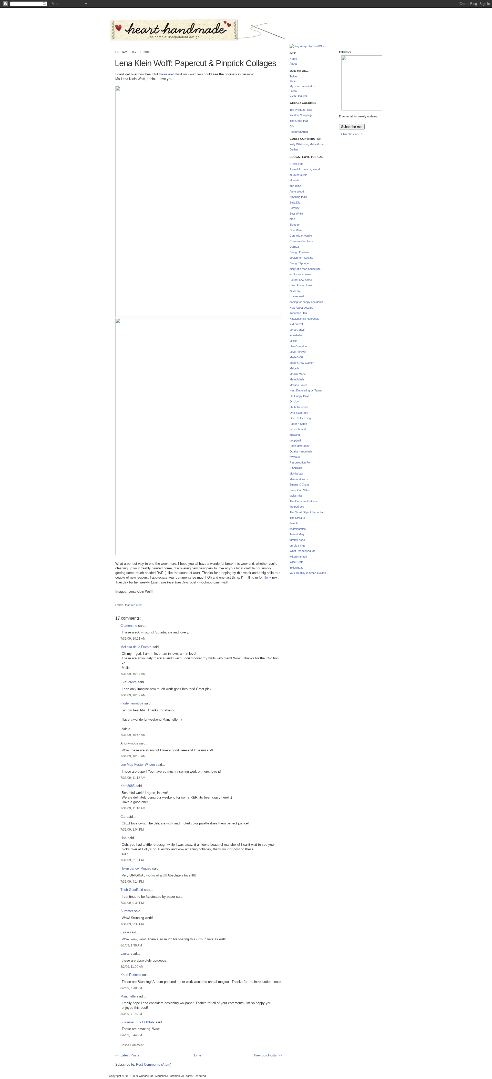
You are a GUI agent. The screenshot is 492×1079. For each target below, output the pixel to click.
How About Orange (301, 307)
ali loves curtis (298, 174)
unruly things (297, 545)
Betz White (296, 213)
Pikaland (349, 102)
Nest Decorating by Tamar (306, 390)
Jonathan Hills (298, 313)
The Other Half (299, 120)
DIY (292, 126)
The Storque (297, 517)
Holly (267, 577)
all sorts (294, 180)
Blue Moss (296, 230)
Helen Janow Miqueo (135, 868)
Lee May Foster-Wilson (137, 765)
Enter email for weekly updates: (358, 116)
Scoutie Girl (349, 87)
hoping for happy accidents (306, 302)
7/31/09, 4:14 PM (132, 881)
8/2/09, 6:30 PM (131, 988)
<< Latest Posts (127, 1055)
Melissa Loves (299, 385)
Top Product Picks (301, 109)
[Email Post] (115, 600)
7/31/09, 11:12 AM (132, 777)
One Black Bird (299, 412)
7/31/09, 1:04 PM (132, 829)
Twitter (294, 76)
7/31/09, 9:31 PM (132, 902)
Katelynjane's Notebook (304, 318)
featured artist (133, 605)
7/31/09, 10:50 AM (133, 756)
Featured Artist (299, 131)
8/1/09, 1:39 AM (131, 945)
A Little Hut (296, 163)
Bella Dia (295, 202)
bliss (292, 218)
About (293, 63)
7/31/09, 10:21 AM (133, 638)
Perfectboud (370, 103)
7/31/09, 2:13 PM (132, 860)
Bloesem (295, 224)
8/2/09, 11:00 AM (132, 966)
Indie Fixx (349, 75)
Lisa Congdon (298, 346)
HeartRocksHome (301, 285)
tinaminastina (298, 528)
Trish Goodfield (131, 890)
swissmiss (296, 495)
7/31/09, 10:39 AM (133, 695)
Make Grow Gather (302, 362)
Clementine (128, 626)
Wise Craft (296, 561)
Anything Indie (298, 196)
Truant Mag (297, 534)
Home (196, 1055)
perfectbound (298, 429)
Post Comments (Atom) (153, 1064)
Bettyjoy (295, 207)
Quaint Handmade (301, 451)
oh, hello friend (299, 407)
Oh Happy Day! (299, 396)
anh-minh (295, 185)
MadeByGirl (297, 357)
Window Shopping (301, 115)
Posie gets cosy (300, 445)
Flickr (293, 81)
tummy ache (297, 539)
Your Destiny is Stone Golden (308, 572)
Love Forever (298, 351)
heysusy (295, 291)
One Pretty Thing (300, 418)
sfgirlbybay (296, 473)
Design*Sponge (299, 263)
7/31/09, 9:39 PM (132, 924)
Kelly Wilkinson (299, 144)
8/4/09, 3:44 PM (131, 1035)
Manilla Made (298, 374)
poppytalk (296, 440)
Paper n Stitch (298, 423)
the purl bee (297, 506)
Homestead (297, 296)
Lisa (123, 838)
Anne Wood (297, 191)
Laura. (125, 953)
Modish (349, 62)
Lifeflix (293, 91)
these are (166, 74)
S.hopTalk (296, 467)
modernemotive (131, 703)
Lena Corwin (297, 329)
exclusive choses (300, 274)
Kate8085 (127, 786)
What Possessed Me (302, 550)
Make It (294, 368)
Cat (123, 817)
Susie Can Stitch (300, 490)
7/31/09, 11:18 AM (132, 808)
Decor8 (370, 77)
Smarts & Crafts (300, 484)
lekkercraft (296, 324)
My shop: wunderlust (302, 86)
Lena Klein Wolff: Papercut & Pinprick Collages (195, 63)
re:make (295, 456)
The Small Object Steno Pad (307, 512)
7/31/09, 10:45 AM (133, 735)
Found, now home (301, 279)
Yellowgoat (296, 567)
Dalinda (294, 246)
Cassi (124, 932)
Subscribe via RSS (351, 134)
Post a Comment (132, 1045)
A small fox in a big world (305, 169)
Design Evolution (300, 252)
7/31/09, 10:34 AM (133, 673)
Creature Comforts (301, 241)
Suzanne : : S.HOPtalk (137, 1022)
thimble (294, 523)
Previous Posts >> (268, 1055)
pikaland (295, 434)
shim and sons (299, 479)
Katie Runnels (130, 975)
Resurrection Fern (301, 462)
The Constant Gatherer (304, 501)
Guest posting (298, 95)
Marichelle (128, 996)
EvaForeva (128, 682)
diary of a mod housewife (305, 268)
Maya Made (297, 379)
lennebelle (296, 335)
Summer (126, 911)
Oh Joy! (295, 401)
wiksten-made (298, 556)
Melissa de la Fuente (135, 647)
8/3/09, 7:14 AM (131, 1013)
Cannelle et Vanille (301, 235)
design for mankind (301, 257)
